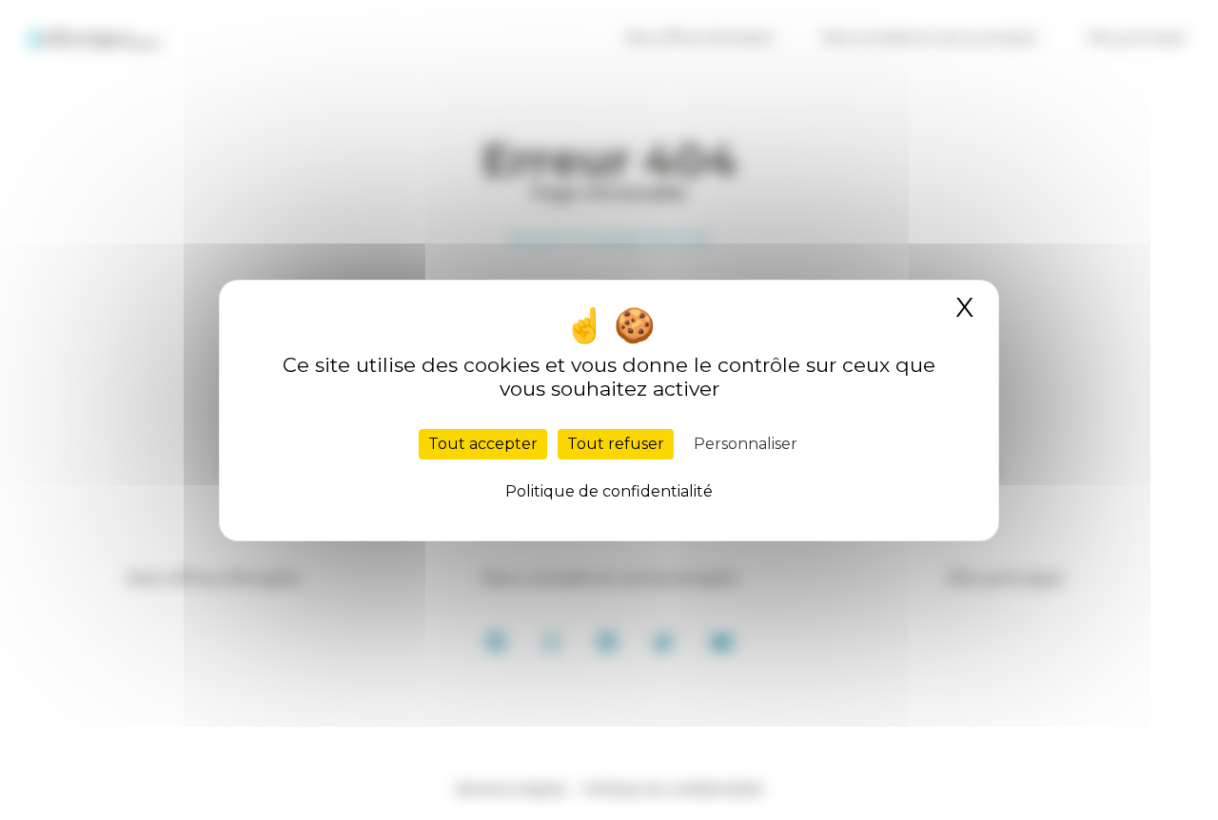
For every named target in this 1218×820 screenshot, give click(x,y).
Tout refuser (615, 444)
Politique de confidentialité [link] (609, 491)
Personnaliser (745, 444)
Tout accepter (483, 444)
